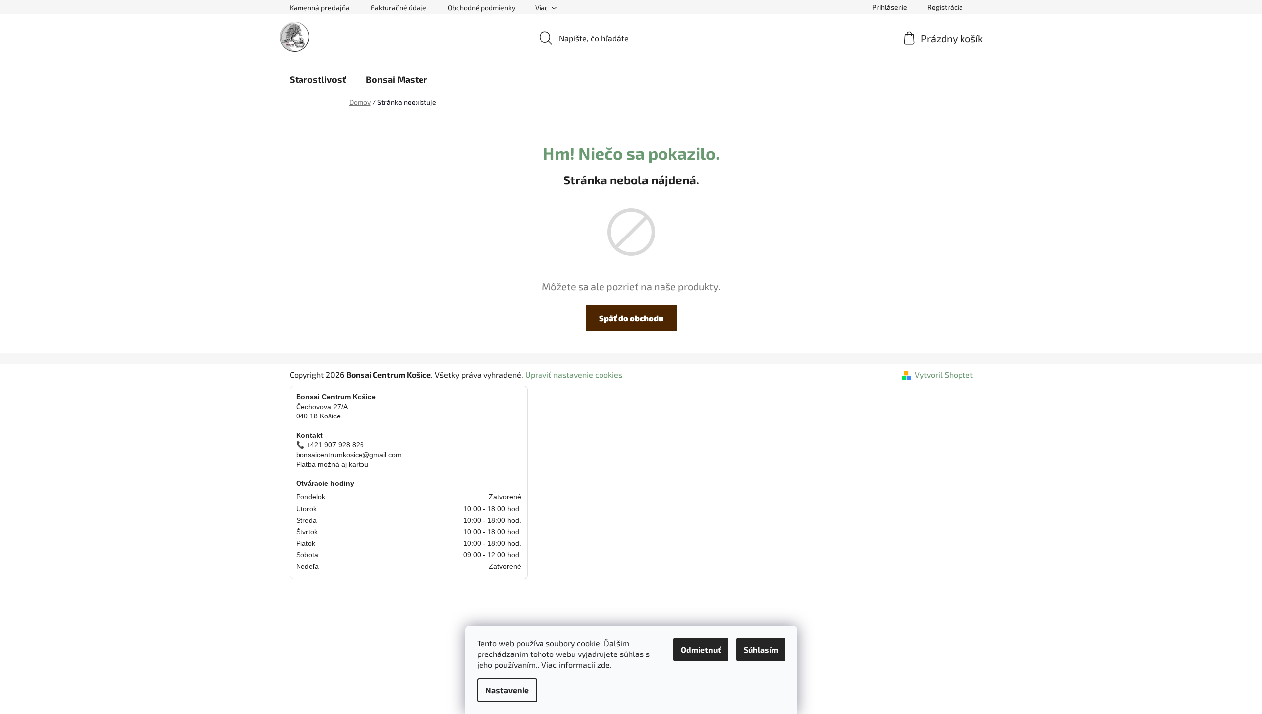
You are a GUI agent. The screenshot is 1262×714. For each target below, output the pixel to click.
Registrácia (945, 7)
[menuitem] (318, 79)
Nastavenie (507, 690)
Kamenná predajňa (320, 7)
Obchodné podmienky (481, 7)
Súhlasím (761, 649)
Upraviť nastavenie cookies (573, 374)
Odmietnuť (701, 649)
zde (603, 664)
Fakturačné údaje (398, 7)
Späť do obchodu (631, 318)
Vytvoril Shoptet (944, 374)
